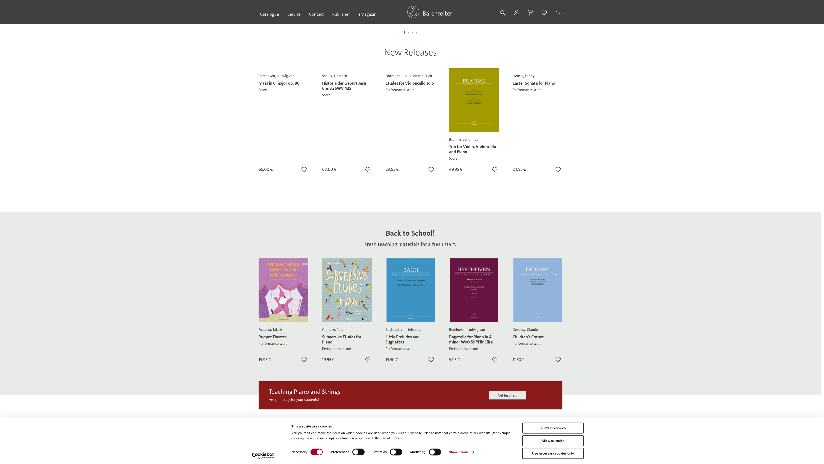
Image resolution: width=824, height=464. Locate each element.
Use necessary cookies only (553, 453)
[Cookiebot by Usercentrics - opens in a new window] (263, 455)
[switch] (358, 452)
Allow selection (553, 441)
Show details (458, 452)
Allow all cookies (553, 428)
